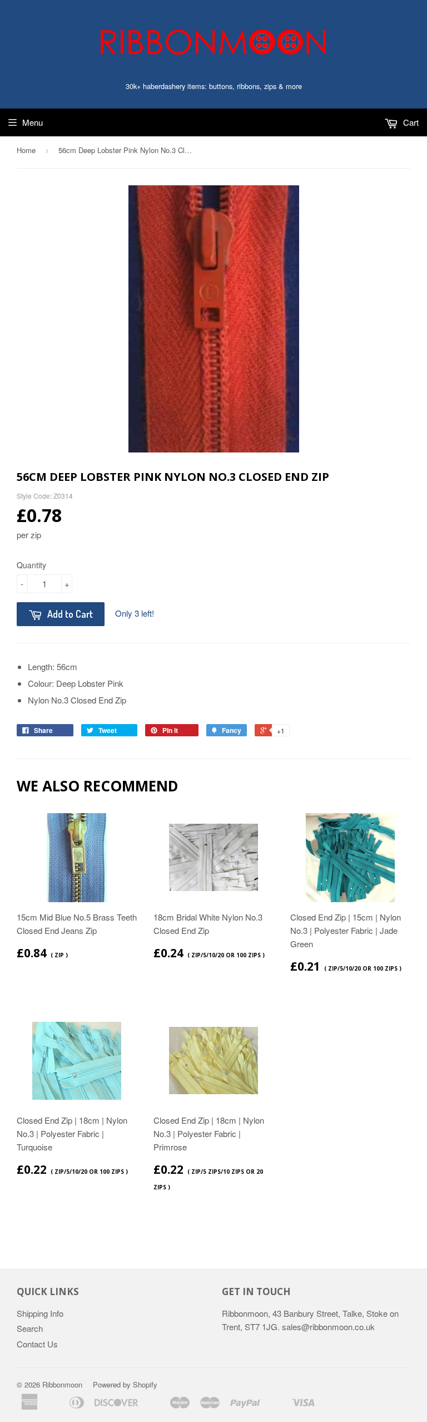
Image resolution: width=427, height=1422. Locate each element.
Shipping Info (40, 1313)
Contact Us (37, 1344)
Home (26, 150)
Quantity (31, 564)
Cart (410, 122)
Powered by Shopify (125, 1384)
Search (30, 1328)
